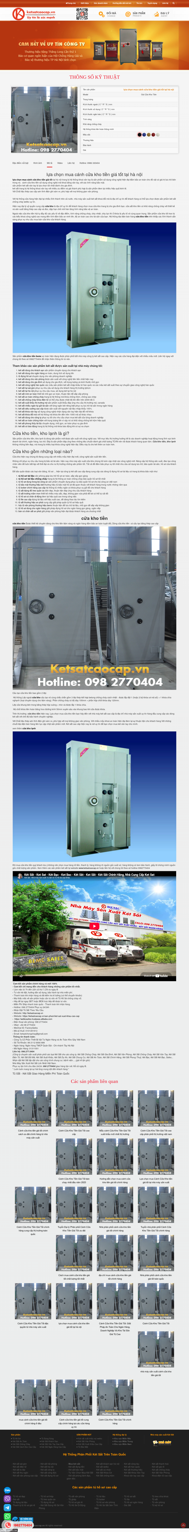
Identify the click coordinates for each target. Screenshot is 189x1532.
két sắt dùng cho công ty (29, 417)
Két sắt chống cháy (161, 1469)
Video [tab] (60, 162)
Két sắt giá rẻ (158, 1466)
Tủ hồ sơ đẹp (19, 1496)
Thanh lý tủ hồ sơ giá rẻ (24, 1505)
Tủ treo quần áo (48, 1499)
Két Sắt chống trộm (105, 1475)
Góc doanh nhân (100, 3)
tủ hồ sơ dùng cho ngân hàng (32, 508)
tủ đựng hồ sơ (24, 376)
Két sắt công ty (47, 1469)
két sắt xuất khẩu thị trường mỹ (32, 402)
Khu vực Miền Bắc (122, 1438)
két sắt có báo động (27, 426)
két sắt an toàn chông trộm (31, 420)
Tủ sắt (155, 1499)
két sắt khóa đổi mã (27, 414)
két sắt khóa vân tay (27, 411)
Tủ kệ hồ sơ (157, 1505)
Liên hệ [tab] (71, 162)
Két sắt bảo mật (76, 1469)
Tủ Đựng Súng (47, 1438)
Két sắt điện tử (19, 1466)
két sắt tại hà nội (26, 390)
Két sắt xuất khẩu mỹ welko (90, 1438)
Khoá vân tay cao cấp (134, 1475)
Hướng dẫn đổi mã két (122, 3)
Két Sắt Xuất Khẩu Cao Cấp (90, 1444)
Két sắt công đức (48, 1472)
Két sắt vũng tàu (131, 1463)
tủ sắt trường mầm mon (29, 493)
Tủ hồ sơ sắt (130, 1496)
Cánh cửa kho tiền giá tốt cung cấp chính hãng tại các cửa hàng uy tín (74, 1423)
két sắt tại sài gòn (26, 387)
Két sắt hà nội (47, 1466)
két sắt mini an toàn (27, 393)
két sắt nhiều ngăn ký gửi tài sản (33, 405)
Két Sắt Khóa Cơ (104, 1472)
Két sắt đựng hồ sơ (49, 1475)
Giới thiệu (85, 3)
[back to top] (183, 1525)
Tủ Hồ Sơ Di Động (77, 1505)
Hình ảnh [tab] (37, 162)
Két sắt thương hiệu (133, 1469)
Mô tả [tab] (49, 162)
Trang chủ (71, 3)
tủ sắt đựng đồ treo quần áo (31, 490)
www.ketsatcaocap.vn (89, 867)
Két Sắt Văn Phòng (86, 1441)
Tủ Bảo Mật (83, 1446)
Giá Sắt (127, 1505)
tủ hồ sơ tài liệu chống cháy (32, 478)
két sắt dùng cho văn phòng (31, 379)
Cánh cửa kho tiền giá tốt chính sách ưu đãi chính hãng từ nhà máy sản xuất (33, 1134)
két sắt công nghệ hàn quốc (31, 384)
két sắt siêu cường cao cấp (31, 408)
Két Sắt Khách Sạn (49, 1441)
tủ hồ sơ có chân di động (29, 496)
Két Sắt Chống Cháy (21, 1444)
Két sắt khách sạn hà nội (107, 1463)
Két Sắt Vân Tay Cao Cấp (52, 1444)
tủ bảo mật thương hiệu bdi (31, 484)
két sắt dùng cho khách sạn (31, 370)
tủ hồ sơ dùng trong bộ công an (33, 481)
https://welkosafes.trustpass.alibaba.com (33, 1018)
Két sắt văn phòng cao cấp (25, 1475)
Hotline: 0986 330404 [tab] (90, 162)
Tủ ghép (72, 1499)
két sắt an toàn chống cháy (31, 396)
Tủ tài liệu (100, 1496)
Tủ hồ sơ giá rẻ (76, 1502)
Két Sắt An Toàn (20, 1441)
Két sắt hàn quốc (132, 1466)
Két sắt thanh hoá (160, 1463)
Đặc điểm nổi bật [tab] (20, 162)
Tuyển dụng (152, 3)
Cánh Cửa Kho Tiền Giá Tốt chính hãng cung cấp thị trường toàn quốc (33, 1230)
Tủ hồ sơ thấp (47, 1496)
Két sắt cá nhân (103, 1469)
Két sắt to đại (19, 1469)
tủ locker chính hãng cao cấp (31, 487)
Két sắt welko (102, 1466)
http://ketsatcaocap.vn (33, 1013)
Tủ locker (100, 1499)
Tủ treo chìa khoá (160, 1496)
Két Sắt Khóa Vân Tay (134, 1472)
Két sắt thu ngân (20, 1472)
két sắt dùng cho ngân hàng (31, 373)
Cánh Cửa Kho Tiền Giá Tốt (156, 1323)
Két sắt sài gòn (20, 1463)
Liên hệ (165, 3)
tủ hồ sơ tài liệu (26, 475)
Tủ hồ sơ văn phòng (105, 1502)
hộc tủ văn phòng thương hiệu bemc (35, 505)
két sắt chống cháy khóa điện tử (33, 399)
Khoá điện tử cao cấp (162, 1475)
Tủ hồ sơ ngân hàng (133, 1502)
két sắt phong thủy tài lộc (30, 423)
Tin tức (139, 3)
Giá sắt (16, 1499)
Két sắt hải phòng (49, 1463)
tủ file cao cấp (24, 499)
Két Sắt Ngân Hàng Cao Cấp (53, 1446)
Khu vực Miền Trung (123, 1441)
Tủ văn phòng (158, 1502)
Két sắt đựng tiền (76, 1466)
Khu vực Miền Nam (123, 1444)
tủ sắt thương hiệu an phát (30, 502)
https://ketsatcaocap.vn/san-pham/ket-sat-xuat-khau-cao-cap (51, 1016)
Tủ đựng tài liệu (20, 1502)
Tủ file (127, 1499)
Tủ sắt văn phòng (77, 1496)
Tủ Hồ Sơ (17, 1438)
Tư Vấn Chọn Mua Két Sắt (81, 1472)
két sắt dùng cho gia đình (30, 382)
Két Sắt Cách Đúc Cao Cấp (24, 1446)
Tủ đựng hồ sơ (47, 1502)
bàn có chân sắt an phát (29, 511)
